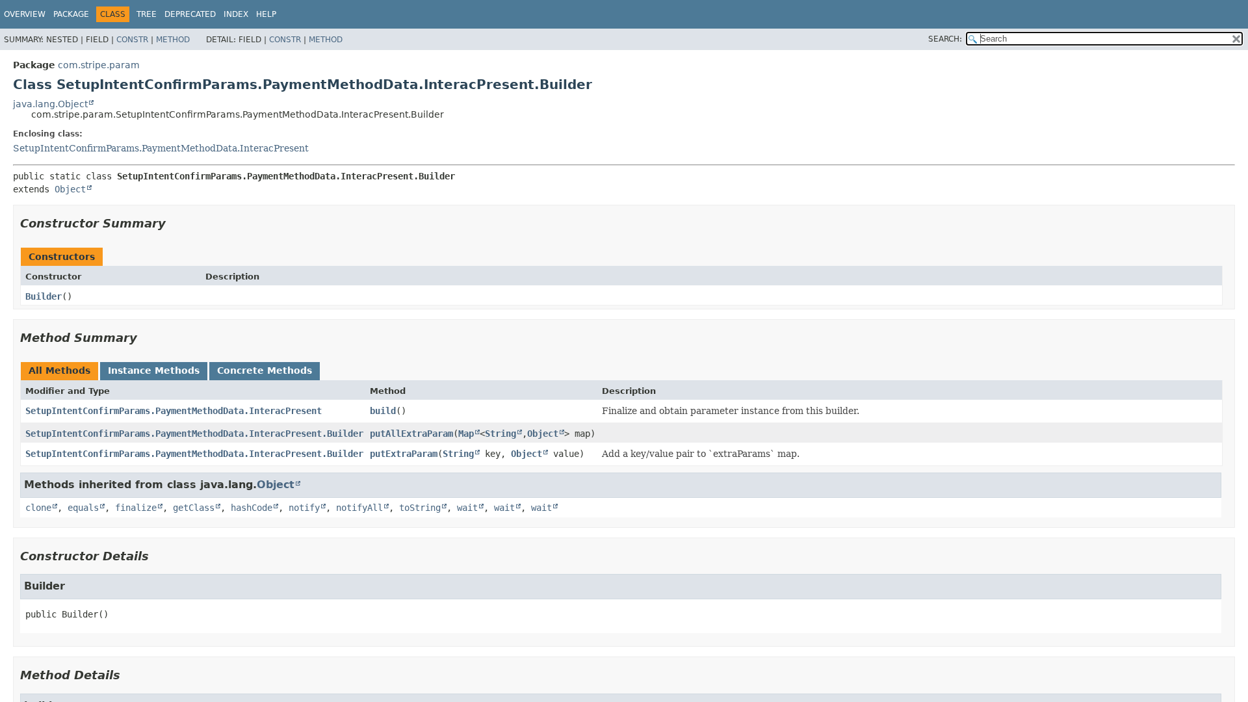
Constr (132, 39)
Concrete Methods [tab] (264, 370)
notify (304, 507)
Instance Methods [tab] (154, 370)
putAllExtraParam (411, 433)
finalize (136, 507)
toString (420, 507)
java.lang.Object (50, 104)
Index (236, 14)
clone (38, 507)
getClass (193, 507)
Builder (43, 296)
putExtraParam (403, 453)
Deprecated (190, 14)
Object (70, 189)
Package (71, 14)
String (500, 433)
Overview (25, 14)
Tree (146, 14)
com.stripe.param (99, 65)
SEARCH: (945, 39)
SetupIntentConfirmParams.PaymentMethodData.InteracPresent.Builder (194, 433)
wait (467, 507)
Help (266, 14)
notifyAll (359, 507)
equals (83, 507)
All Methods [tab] (59, 370)
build (383, 411)
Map (466, 433)
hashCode (251, 507)
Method (173, 39)
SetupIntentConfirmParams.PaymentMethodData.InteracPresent (161, 148)
